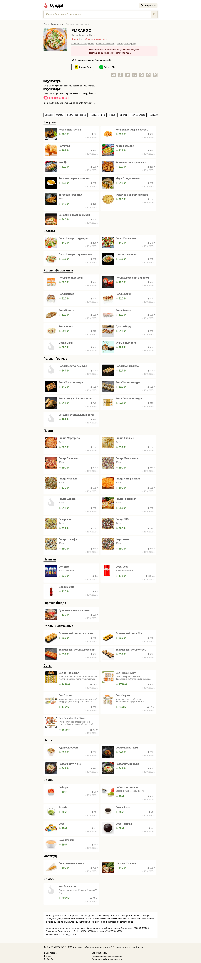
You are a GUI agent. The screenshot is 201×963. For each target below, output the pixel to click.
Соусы (49, 780)
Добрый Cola (66, 586)
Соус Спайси (66, 840)
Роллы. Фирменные (58, 270)
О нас (48, 956)
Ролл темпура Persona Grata (75, 398)
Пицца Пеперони (68, 458)
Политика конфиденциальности (107, 959)
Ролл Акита (66, 326)
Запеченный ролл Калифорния (77, 649)
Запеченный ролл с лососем (76, 633)
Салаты (49, 231)
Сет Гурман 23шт (126, 672)
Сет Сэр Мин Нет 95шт (72, 718)
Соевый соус (123, 807)
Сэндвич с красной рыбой (74, 214)
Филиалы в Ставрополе (82, 43)
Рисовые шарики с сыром (74, 178)
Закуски (50, 122)
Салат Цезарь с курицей (73, 238)
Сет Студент (66, 695)
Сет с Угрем (123, 695)
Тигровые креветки (70, 194)
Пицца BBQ (122, 519)
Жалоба (49, 959)
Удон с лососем (68, 747)
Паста (48, 740)
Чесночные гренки (70, 129)
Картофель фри (125, 145)
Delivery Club (110, 67)
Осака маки (66, 342)
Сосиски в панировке (71, 863)
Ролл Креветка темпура (73, 366)
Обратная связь (99, 953)
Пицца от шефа (68, 539)
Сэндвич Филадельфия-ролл (76, 414)
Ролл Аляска (123, 310)
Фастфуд (50, 856)
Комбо (49, 879)
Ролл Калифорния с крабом (132, 277)
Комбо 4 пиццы (68, 886)
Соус (61, 823)
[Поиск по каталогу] (154, 14)
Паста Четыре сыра (127, 763)
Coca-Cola (122, 566)
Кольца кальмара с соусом (132, 129)
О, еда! (56, 5)
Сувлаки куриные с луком (74, 610)
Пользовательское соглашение (107, 956)
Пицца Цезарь (67, 498)
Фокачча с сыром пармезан (132, 194)
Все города (51, 953)
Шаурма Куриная (126, 863)
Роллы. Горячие (55, 359)
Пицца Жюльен (125, 438)
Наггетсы (64, 145)
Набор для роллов (127, 787)
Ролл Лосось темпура (129, 398)
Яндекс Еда (85, 67)
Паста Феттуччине (70, 763)
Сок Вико (64, 566)
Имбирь (63, 787)
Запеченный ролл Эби (129, 633)
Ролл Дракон (123, 293)
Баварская (65, 519)
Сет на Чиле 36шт (69, 672)
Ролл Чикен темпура (128, 382)
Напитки (50, 559)
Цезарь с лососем (126, 254)
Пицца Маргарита (69, 438)
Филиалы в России (105, 43)
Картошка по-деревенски (131, 162)
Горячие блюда (55, 603)
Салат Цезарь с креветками (75, 254)
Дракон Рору (123, 326)
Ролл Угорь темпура (71, 382)
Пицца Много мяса (127, 458)
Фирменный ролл (126, 342)
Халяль (74, 35)
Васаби (63, 807)
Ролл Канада (66, 293)
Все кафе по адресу (126, 43)
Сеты (48, 665)
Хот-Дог (64, 162)
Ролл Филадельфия (71, 277)
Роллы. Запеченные (58, 626)
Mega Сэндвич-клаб (128, 178)
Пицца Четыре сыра (128, 478)
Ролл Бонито (66, 310)
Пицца (92, 35)
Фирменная (122, 539)
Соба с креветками (127, 747)
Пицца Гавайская (126, 498)
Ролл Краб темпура (127, 366)
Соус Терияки (124, 823)
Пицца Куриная (68, 478)
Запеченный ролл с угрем (131, 649)
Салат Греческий (126, 238)
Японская (83, 35)
